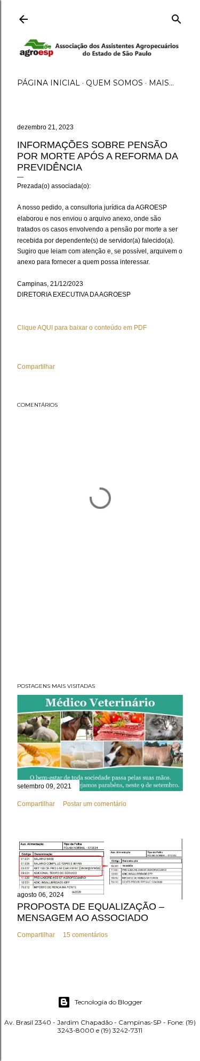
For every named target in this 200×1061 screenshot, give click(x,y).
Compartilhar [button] (36, 366)
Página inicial (48, 83)
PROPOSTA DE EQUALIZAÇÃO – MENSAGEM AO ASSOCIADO (90, 912)
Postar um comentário (94, 804)
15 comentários (85, 935)
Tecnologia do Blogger (108, 1002)
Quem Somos (114, 83)
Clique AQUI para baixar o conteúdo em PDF (82, 327)
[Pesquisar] (176, 16)
